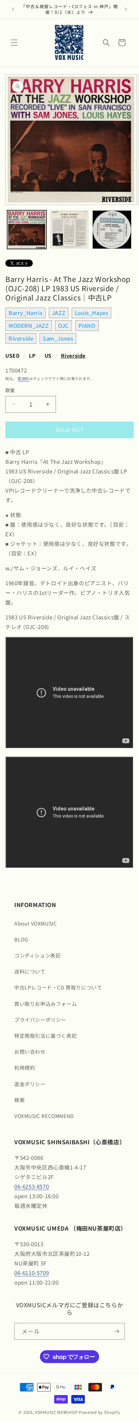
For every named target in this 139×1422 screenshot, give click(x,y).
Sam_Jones (58, 338)
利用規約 (24, 1067)
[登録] (116, 1331)
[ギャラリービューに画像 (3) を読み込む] (112, 229)
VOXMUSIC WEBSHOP (56, 1412)
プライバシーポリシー (40, 1019)
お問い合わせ (30, 1051)
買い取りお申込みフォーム (45, 1003)
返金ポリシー (30, 1083)
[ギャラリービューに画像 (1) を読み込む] (26, 229)
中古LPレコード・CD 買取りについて (58, 987)
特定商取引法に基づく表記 (45, 1035)
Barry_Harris (25, 312)
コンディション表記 (37, 955)
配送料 (23, 378)
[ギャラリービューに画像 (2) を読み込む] (69, 229)
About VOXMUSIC (35, 923)
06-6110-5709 (31, 1272)
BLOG (21, 939)
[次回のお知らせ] (126, 9)
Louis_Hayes (91, 312)
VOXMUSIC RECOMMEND (44, 1115)
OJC (63, 325)
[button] (14, 42)
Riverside (21, 338)
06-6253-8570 (31, 1186)
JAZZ (58, 312)
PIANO (87, 325)
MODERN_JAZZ (29, 325)
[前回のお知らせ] (13, 9)
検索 (19, 1099)
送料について (30, 971)
